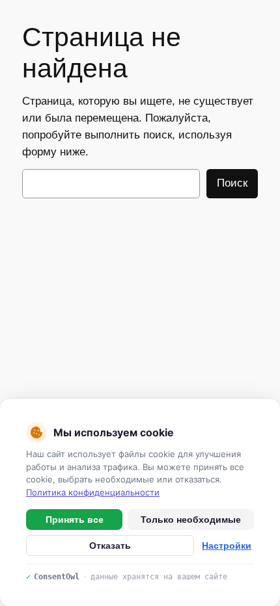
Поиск (232, 183)
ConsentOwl (56, 576)
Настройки (226, 545)
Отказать (110, 545)
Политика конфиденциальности (93, 492)
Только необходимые (191, 519)
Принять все (75, 519)
